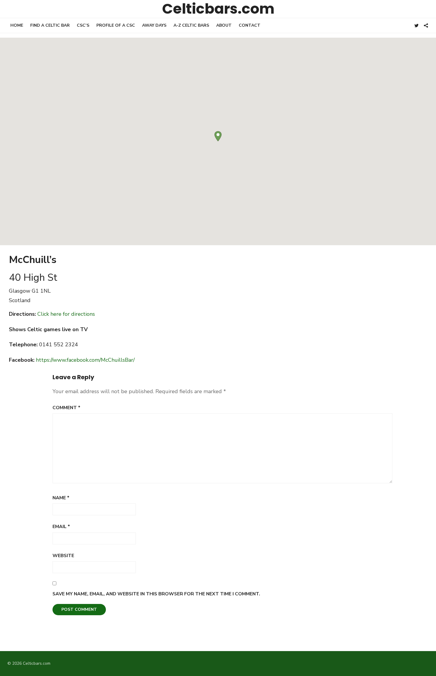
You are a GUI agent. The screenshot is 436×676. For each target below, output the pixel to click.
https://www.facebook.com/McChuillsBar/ (85, 359)
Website (63, 555)
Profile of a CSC (115, 25)
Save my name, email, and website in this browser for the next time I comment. (156, 594)
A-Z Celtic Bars (191, 25)
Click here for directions (66, 314)
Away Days (154, 25)
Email (61, 526)
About (224, 25)
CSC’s (83, 25)
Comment (66, 407)
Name (60, 498)
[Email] (426, 25)
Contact (249, 25)
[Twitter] (416, 25)
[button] (218, 136)
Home (16, 25)
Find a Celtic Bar (50, 25)
